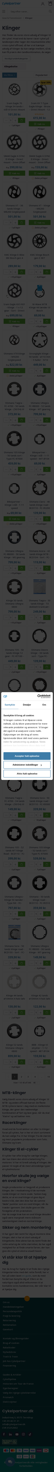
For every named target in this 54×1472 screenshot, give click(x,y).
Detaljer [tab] (27, 704)
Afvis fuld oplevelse (27, 773)
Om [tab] (44, 704)
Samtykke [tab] (10, 704)
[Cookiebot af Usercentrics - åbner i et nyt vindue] (38, 696)
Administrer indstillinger (25, 764)
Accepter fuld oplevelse (27, 756)
